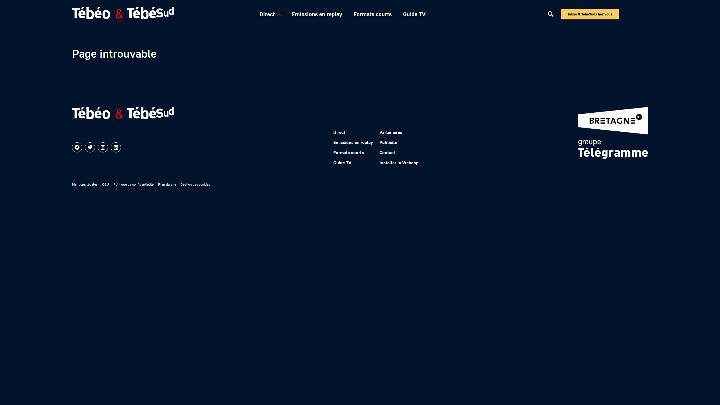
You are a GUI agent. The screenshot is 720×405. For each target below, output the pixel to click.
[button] (550, 14)
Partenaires (390, 132)
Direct (267, 14)
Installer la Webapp (398, 162)
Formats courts (373, 14)
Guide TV (414, 14)
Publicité (388, 142)
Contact (387, 152)
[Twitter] (90, 147)
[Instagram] (103, 147)
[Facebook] (77, 147)
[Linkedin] (116, 147)
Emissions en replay (317, 14)
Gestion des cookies (195, 184)
